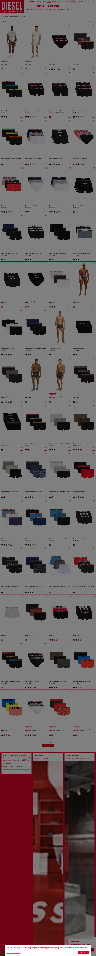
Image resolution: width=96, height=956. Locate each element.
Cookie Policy (58, 948)
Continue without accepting (13, 952)
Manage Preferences (35, 948)
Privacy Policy (49, 948)
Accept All (83, 952)
